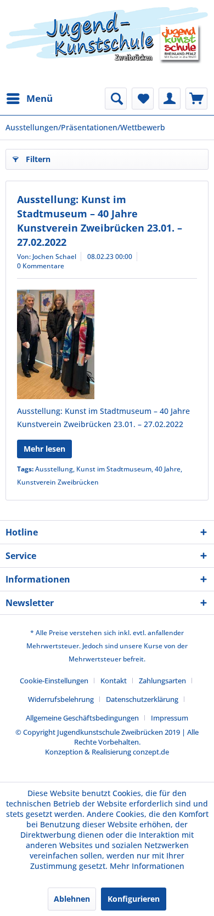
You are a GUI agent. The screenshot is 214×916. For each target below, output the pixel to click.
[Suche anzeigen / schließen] (116, 99)
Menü (39, 98)
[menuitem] (29, 99)
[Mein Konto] (170, 99)
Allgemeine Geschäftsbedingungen (82, 718)
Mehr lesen (44, 448)
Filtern (38, 159)
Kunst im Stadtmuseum (113, 469)
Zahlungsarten (162, 680)
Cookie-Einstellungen (54, 680)
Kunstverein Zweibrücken (58, 482)
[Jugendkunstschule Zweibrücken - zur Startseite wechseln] (107, 43)
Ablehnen (72, 899)
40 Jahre (168, 469)
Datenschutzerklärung (142, 699)
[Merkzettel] (143, 99)
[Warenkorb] (196, 99)
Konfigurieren (134, 899)
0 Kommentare (40, 265)
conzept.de (151, 752)
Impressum (169, 718)
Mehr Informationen (147, 866)
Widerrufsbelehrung (61, 699)
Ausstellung (54, 469)
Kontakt (113, 680)
